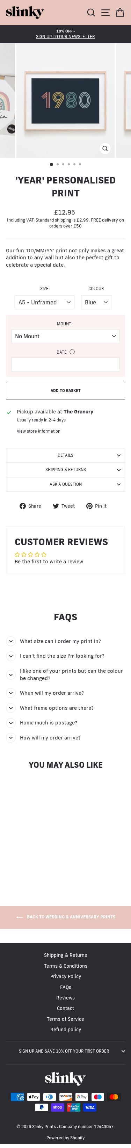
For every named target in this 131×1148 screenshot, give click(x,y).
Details (65, 455)
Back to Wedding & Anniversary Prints (70, 916)
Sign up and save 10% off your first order (64, 1051)
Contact (65, 1008)
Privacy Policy (65, 976)
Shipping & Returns (65, 469)
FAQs (65, 987)
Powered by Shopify (65, 1137)
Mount (64, 323)
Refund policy (65, 1029)
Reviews (65, 998)
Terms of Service (65, 1019)
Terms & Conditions (65, 966)
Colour (96, 288)
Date (62, 352)
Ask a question (66, 484)
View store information (38, 431)
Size (44, 288)
